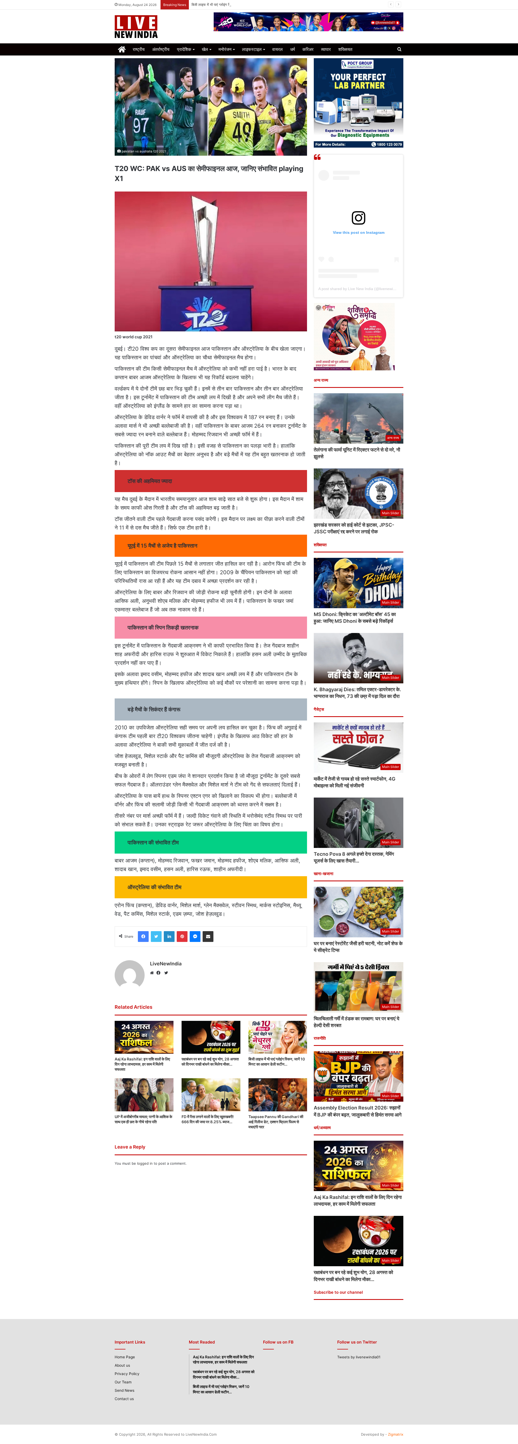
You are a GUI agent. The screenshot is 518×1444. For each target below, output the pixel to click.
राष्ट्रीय (139, 49)
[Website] (153, 973)
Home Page (125, 1357)
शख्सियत (345, 49)
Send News (124, 1390)
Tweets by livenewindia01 (358, 1357)
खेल (205, 49)
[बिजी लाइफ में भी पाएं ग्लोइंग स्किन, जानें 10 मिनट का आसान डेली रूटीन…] (277, 1037)
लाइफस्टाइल (252, 49)
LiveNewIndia (166, 963)
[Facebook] (159, 973)
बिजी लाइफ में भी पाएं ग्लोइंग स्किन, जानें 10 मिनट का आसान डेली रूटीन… (239, 4)
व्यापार (326, 49)
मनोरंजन (225, 49)
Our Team (123, 1382)
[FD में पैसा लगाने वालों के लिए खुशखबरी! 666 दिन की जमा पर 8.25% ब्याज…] (211, 1094)
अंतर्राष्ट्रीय (160, 49)
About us (122, 1365)
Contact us (124, 1399)
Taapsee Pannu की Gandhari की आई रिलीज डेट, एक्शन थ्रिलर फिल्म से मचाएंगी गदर (275, 1121)
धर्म (292, 49)
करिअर (307, 49)
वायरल (277, 49)
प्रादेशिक (184, 49)
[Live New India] (160, 26)
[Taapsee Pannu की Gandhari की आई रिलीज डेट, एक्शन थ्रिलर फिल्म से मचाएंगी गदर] (277, 1094)
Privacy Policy (127, 1374)
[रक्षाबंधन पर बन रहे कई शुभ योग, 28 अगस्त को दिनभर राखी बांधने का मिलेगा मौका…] (211, 1037)
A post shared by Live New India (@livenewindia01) (362, 289)
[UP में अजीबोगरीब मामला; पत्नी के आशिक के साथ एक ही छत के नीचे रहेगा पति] (144, 1094)
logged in (145, 1163)
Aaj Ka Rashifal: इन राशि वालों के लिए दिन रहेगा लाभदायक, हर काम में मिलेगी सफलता (142, 1064)
